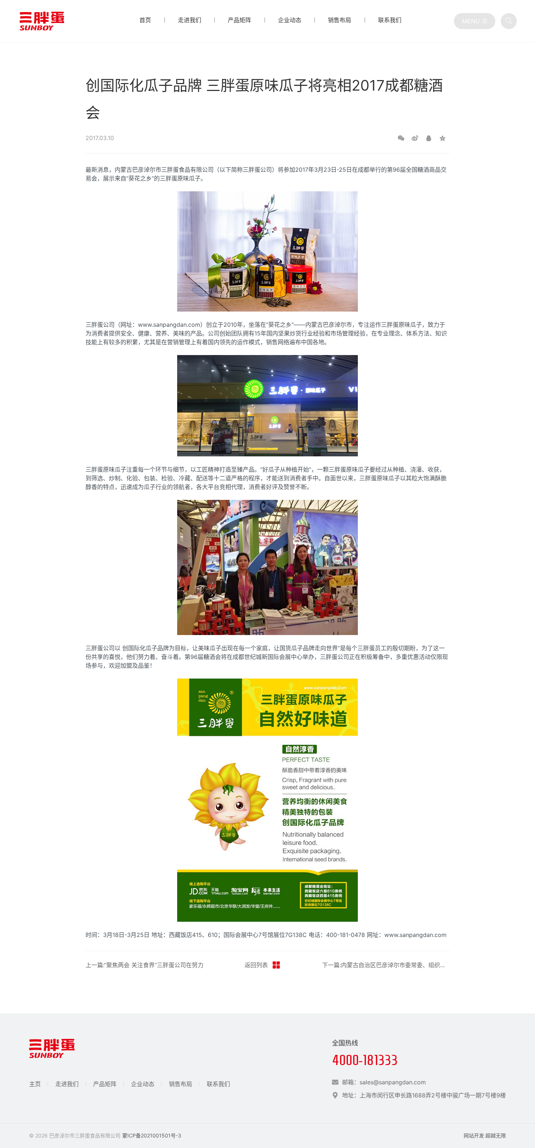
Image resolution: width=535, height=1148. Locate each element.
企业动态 (142, 1084)
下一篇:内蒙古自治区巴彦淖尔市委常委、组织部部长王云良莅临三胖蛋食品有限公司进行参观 (385, 965)
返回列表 (256, 965)
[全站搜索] (509, 21)
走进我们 (67, 1084)
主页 (35, 1084)
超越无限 (496, 1135)
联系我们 (218, 1084)
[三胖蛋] (42, 21)
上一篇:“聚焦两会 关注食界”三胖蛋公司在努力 (144, 965)
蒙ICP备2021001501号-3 (151, 1135)
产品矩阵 (104, 1084)
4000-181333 (365, 1060)
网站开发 (474, 1135)
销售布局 (180, 1084)
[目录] (474, 21)
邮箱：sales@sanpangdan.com (384, 1082)
